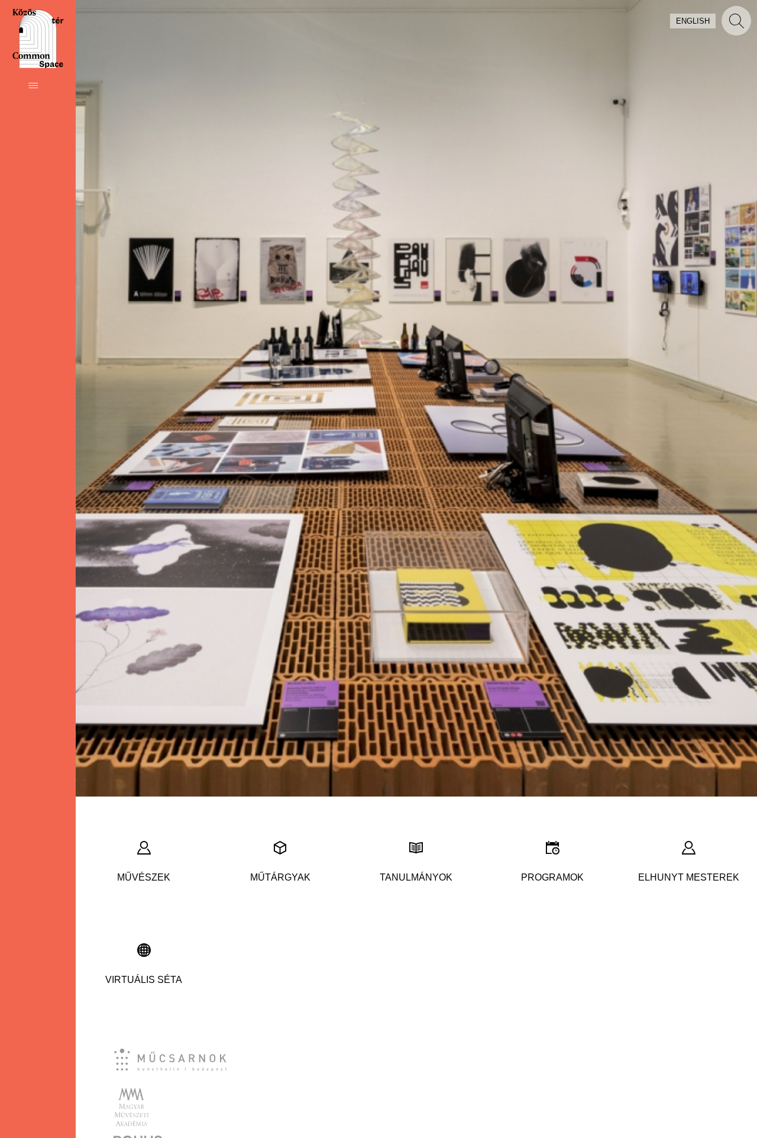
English (693, 21)
